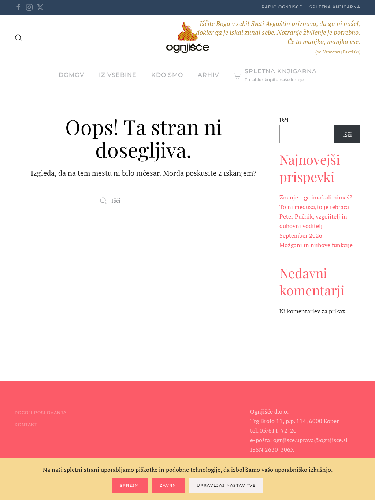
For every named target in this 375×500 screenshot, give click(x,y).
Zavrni (169, 485)
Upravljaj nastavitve (226, 485)
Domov (71, 74)
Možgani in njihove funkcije (316, 245)
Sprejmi (130, 485)
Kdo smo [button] (167, 74)
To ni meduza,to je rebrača (314, 207)
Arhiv (208, 74)
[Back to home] (187, 37)
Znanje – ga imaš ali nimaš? (315, 197)
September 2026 (300, 235)
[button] (18, 37)
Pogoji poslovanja (41, 412)
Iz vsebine (118, 74)
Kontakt (26, 424)
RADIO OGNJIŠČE (281, 7)
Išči (284, 120)
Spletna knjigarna (334, 7)
